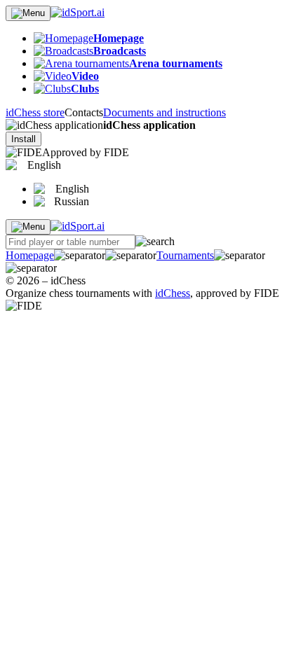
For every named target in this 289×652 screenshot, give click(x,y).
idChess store (35, 112)
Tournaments (185, 255)
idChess (172, 293)
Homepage (30, 255)
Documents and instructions (164, 112)
